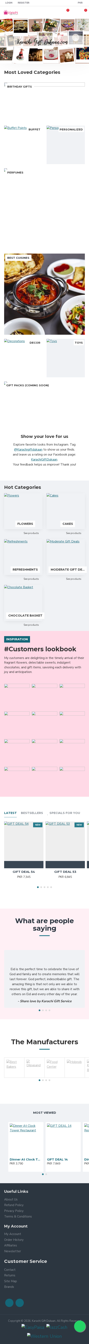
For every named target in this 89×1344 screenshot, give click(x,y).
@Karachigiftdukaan (28, 449)
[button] (38, 887)
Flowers (25, 524)
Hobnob (75, 1077)
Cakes (68, 524)
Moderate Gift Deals (68, 569)
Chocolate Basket (25, 615)
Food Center (55, 1077)
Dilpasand (34, 1077)
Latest (10, 813)
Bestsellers (32, 813)
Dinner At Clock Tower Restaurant (26, 1159)
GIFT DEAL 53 (65, 872)
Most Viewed (44, 1113)
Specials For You (64, 813)
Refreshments (25, 569)
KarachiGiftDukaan (44, 459)
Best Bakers (14, 1077)
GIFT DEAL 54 (24, 872)
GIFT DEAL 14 (57, 1159)
